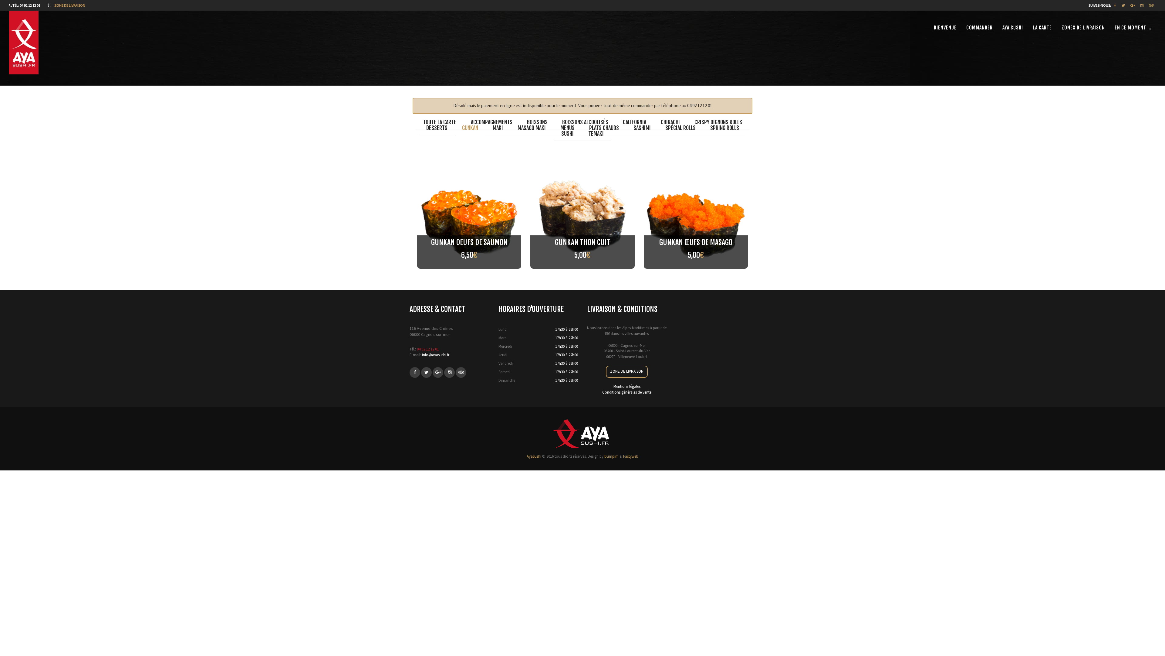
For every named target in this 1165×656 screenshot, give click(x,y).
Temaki (596, 133)
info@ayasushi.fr (435, 354)
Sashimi (642, 128)
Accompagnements (491, 122)
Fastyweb (630, 456)
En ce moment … (1133, 28)
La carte (1042, 28)
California (634, 122)
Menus (567, 128)
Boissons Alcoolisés (585, 122)
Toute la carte (439, 122)
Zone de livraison (69, 5)
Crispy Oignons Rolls (718, 122)
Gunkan (470, 128)
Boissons (537, 122)
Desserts (436, 128)
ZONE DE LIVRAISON (626, 371)
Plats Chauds (604, 128)
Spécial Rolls (680, 128)
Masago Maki (532, 128)
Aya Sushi (1012, 28)
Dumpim (611, 456)
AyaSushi (534, 456)
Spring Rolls (724, 128)
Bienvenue (945, 28)
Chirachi (670, 122)
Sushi (567, 133)
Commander (979, 28)
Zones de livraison (1083, 28)
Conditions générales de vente (626, 392)
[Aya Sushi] (24, 50)
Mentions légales (626, 386)
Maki (498, 128)
